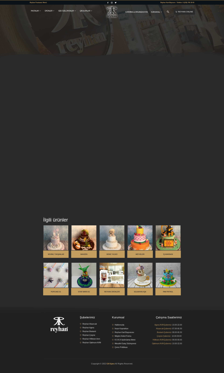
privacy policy (48, 367)
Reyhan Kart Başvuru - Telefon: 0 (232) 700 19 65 (177, 2)
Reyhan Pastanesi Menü (38, 2)
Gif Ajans (111, 364)
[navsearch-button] (168, 12)
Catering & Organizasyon (136, 12)
